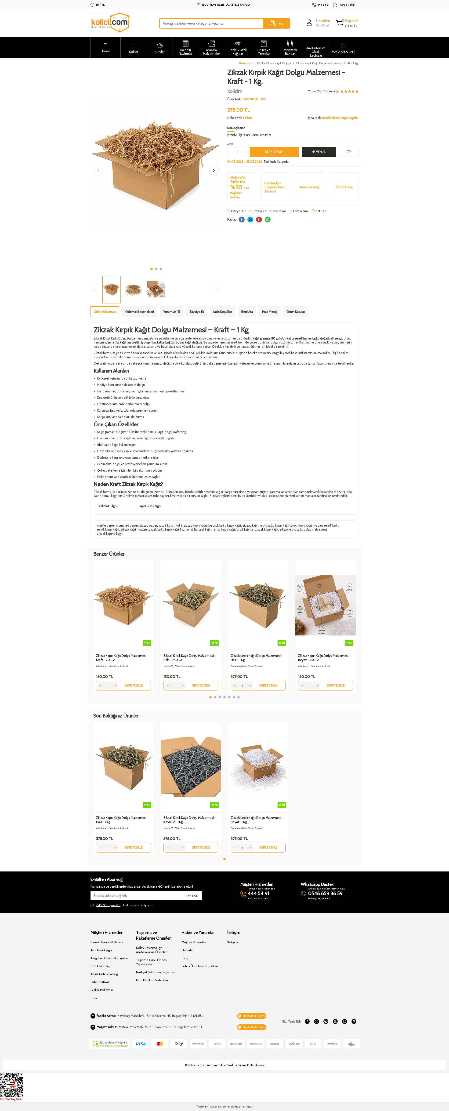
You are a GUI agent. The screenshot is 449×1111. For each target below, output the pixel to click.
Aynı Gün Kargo (101, 950)
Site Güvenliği (100, 966)
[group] (156, 166)
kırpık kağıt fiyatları (310, 525)
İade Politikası (100, 982)
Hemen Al (319, 152)
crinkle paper (106, 525)
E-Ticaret (211, 1106)
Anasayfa (247, 63)
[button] (151, 269)
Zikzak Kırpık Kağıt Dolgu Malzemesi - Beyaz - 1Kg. (257, 820)
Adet (230, 144)
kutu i (162, 525)
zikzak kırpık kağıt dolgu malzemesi (303, 529)
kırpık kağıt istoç (286, 525)
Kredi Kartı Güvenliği (105, 974)
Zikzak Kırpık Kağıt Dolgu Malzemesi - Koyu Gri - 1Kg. (189, 820)
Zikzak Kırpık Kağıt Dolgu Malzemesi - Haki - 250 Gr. (189, 657)
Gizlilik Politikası (102, 990)
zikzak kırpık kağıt (266, 529)
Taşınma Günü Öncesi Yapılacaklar (151, 962)
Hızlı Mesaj (269, 312)
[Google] (353, 1021)
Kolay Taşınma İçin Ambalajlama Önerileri (151, 950)
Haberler (188, 950)
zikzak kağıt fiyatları (134, 529)
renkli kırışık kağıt (224, 529)
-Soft (200, 1106)
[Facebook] (307, 1021)
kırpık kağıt (267, 525)
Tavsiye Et (259, 211)
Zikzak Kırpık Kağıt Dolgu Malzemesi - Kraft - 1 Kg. (327, 63)
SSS (94, 998)
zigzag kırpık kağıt (195, 525)
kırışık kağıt (234, 525)
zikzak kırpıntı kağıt (110, 533)
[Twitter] (316, 1021)
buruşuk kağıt (217, 525)
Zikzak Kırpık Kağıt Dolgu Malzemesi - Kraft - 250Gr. (122, 657)
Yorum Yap (315, 91)
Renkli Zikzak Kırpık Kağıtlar (274, 63)
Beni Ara (247, 312)
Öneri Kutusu (295, 312)
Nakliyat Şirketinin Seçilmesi (156, 972)
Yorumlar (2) (171, 312)
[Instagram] (344, 1021)
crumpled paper (127, 525)
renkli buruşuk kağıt (198, 529)
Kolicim (234, 91)
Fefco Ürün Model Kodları (200, 966)
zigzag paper (148, 525)
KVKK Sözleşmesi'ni (108, 905)
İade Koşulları (222, 312)
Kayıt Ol (192, 895)
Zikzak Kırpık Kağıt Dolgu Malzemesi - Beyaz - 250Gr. (324, 657)
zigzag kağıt (250, 525)
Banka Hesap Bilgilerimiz (108, 942)
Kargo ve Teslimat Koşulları (110, 958)
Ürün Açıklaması (105, 312)
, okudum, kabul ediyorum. (125, 905)
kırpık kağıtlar (245, 529)
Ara (281, 23)
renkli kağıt (331, 525)
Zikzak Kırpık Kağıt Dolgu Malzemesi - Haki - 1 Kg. (257, 657)
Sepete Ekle (274, 152)
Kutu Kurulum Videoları (152, 980)
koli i (179, 525)
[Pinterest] (325, 1021)
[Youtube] (335, 1021)
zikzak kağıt (156, 529)
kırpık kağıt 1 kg (175, 529)
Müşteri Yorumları (194, 942)
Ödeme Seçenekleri (139, 312)
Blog (185, 958)
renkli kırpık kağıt (108, 529)
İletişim (232, 942)
